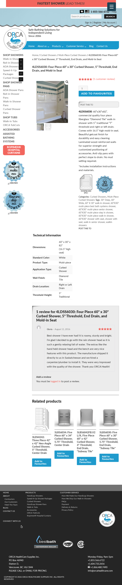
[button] (67, 82)
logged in (56, 381)
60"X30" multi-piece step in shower (96, 213)
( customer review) (104, 79)
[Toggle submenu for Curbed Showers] (21, 79)
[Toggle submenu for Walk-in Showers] (21, 60)
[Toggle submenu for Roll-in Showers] (21, 64)
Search (110, 16)
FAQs (64, 501)
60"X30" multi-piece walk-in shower (96, 216)
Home (31, 46)
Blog (91, 46)
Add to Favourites (96, 93)
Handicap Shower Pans (36, 504)
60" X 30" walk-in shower (97, 203)
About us (42, 46)
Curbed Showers (48, 55)
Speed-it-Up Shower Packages (39, 499)
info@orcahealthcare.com (100, 571)
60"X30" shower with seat (91, 219)
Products (56, 46)
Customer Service (75, 46)
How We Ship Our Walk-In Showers (76, 499)
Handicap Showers (35, 496)
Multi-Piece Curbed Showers (72, 55)
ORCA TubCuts (33, 513)
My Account (109, 23)
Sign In (88, 23)
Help (114, 12)
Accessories (32, 510)
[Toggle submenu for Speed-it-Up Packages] (21, 74)
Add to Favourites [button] (63, 454)
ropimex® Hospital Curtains (39, 516)
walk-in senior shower (94, 222)
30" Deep (105, 200)
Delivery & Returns (69, 507)
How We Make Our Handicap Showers (78, 496)
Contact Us (102, 46)
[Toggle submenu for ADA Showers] (21, 68)
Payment (65, 504)
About (6, 496)
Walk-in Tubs (32, 507)
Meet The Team (11, 505)
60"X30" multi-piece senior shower (95, 209)
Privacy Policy (67, 510)
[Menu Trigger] (111, 6)
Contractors (9, 499)
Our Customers (11, 502)
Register (97, 23)
